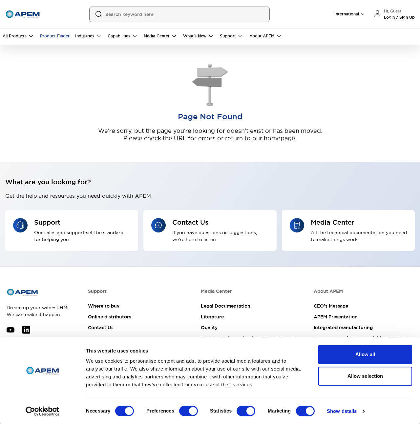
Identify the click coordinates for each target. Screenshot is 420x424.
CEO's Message (331, 306)
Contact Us (101, 328)
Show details (342, 411)
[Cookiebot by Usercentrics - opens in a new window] (42, 411)
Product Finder (55, 36)
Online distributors (109, 317)
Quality (209, 328)
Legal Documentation (225, 306)
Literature (212, 317)
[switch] (188, 411)
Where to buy (103, 306)
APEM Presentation (336, 317)
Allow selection (365, 376)
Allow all (365, 354)
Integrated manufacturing (343, 328)
